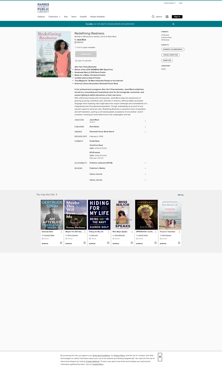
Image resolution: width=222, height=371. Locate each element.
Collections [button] (53, 16)
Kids (66, 16)
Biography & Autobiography (172, 49)
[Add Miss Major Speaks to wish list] (131, 243)
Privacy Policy (119, 355)
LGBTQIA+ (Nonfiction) (170, 55)
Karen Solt (94, 235)
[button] (170, 3)
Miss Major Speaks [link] (120, 232)
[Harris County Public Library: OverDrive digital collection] (43, 8)
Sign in (177, 16)
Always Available (97, 16)
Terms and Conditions (101, 355)
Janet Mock (81, 40)
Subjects (41, 16)
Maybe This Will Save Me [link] (74, 232)
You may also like (45, 194)
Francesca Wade (49, 235)
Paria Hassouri (166, 235)
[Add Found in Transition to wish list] (179, 243)
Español (83, 16)
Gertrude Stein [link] (47, 232)
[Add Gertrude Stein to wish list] (61, 243)
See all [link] (181, 195)
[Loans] (167, 17)
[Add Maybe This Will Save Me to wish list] (84, 243)
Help (180, 3)
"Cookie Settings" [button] (93, 361)
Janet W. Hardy (143, 235)
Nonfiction (167, 60)
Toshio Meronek (120, 235)
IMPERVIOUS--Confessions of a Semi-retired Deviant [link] (145, 232)
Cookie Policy (97, 364)
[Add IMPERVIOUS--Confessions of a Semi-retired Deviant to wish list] (155, 243)
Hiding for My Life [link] (96, 232)
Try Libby (89, 24)
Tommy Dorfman (72, 235)
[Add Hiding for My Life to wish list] (108, 243)
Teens (73, 16)
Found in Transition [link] (167, 232)
